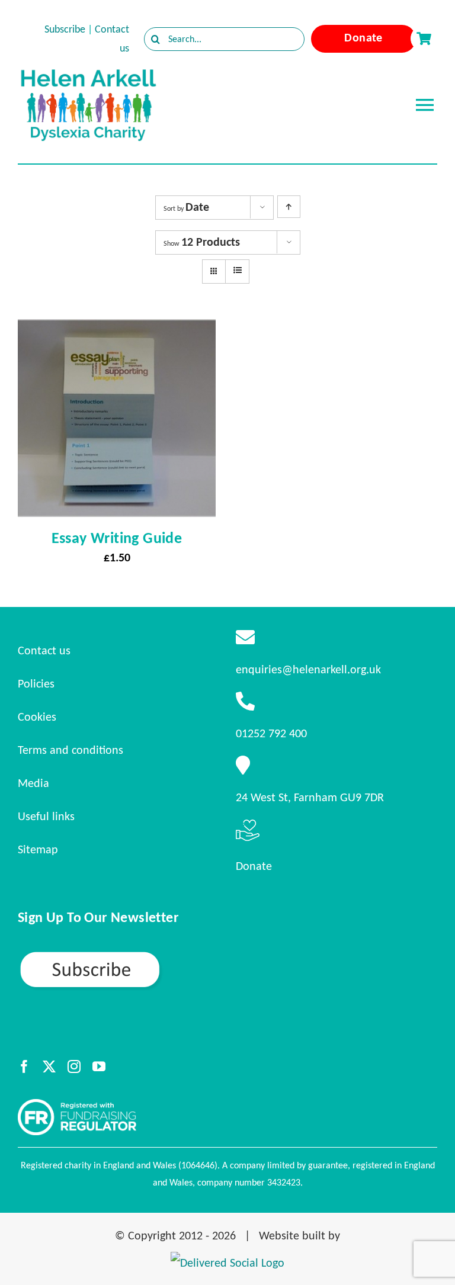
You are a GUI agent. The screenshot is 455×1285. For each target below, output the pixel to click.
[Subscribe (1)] (131, 955)
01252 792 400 (271, 733)
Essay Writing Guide (117, 537)
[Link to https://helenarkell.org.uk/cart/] (424, 38)
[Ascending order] (288, 206)
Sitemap (38, 849)
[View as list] (237, 270)
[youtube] (98, 1066)
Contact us (44, 650)
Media (33, 783)
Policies (36, 683)
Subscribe (64, 29)
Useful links (46, 816)
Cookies (37, 716)
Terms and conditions (70, 750)
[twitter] (49, 1066)
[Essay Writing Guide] (117, 330)
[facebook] (24, 1066)
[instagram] (74, 1066)
